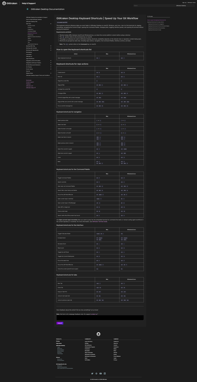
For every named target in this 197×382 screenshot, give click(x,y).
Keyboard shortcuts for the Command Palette (158, 26)
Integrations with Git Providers (33, 60)
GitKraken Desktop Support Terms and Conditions (38, 75)
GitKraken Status (30, 87)
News (115, 350)
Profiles (29, 27)
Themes (29, 40)
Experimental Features (33, 44)
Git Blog (86, 343)
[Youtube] (100, 373)
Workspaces (29, 52)
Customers (87, 348)
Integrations (30, 29)
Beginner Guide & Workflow (34, 36)
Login (58, 347)
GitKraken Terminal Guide (99, 221)
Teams (29, 38)
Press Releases (117, 356)
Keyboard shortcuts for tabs (154, 30)
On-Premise (29, 67)
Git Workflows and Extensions (33, 64)
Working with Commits (31, 48)
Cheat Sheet (60, 353)
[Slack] (96, 373)
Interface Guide (31, 25)
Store (86, 358)
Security (28, 71)
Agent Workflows (30, 58)
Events (115, 354)
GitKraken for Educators (90, 356)
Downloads (29, 80)
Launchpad (28, 54)
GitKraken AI (29, 56)
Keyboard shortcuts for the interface (156, 28)
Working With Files (30, 46)
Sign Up (184, 2)
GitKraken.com (30, 85)
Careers (115, 345)
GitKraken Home (192, 2)
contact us (94, 314)
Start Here (28, 23)
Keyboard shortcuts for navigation (156, 24)
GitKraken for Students (90, 354)
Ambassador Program (90, 347)
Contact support (30, 82)
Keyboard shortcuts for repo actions (155, 22)
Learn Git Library (88, 341)
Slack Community (89, 352)
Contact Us (116, 341)
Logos (115, 358)
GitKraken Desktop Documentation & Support (36, 17)
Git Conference (88, 345)
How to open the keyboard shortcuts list (156, 20)
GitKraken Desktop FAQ (31, 21)
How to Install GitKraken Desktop (34, 19)
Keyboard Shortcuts (32, 33)
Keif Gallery (87, 360)
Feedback (28, 84)
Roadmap (59, 352)
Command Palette (32, 31)
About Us (116, 343)
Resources (59, 348)
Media (115, 348)
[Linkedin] (105, 373)
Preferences (30, 34)
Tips (29, 42)
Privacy (115, 360)
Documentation (60, 349)
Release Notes (29, 73)
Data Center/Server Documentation (65, 368)
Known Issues (29, 69)
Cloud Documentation (62, 367)
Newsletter (87, 350)
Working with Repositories (32, 50)
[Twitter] (92, 373)
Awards (115, 352)
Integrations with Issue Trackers (33, 62)
